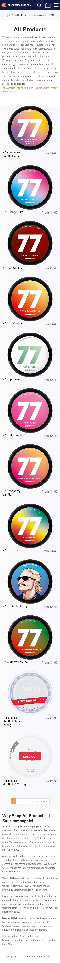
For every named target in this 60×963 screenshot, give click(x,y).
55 (35, 801)
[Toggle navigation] (56, 5)
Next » (44, 801)
